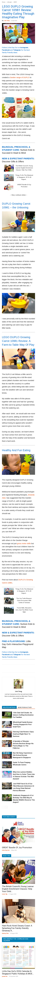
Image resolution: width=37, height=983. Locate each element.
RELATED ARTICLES (9, 707)
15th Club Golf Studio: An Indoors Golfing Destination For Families (23, 715)
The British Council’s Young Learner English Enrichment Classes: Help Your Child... (24, 168)
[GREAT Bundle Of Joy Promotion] (9, 187)
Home (3, 2)
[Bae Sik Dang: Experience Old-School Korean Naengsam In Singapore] (7, 755)
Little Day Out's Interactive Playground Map (17, 644)
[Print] (27, 669)
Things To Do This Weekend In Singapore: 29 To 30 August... (24, 177)
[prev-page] (3, 807)
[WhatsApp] (18, 669)
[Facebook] (4, 669)
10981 (9, 583)
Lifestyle (9, 2)
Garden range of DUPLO (19, 77)
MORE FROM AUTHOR (25, 707)
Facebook (6, 50)
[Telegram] (31, 669)
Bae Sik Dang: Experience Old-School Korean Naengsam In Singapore (22, 755)
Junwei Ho (4, 976)
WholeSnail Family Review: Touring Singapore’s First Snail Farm (23, 724)
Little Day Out (6, 850)
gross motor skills (24, 544)
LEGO (15, 2)
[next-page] (6, 807)
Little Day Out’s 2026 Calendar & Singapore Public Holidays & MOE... (18, 972)
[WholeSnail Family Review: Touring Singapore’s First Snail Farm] (7, 724)
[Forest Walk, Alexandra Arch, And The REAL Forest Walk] (9, 610)
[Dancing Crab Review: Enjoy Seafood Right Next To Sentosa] (7, 734)
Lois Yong (6, 20)
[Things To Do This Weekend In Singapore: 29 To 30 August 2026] (9, 177)
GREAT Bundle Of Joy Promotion (17, 847)
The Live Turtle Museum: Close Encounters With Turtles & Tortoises (24, 600)
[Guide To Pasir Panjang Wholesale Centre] (7, 764)
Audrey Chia (5, 933)
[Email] (22, 669)
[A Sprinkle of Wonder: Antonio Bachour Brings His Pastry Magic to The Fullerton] (7, 743)
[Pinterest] (13, 669)
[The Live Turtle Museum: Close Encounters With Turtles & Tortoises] (9, 600)
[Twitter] (8, 669)
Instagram (24, 48)
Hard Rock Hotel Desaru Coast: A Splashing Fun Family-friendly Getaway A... (17, 928)
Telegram (17, 50)
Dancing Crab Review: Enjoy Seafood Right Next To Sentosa (23, 734)
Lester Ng (4, 894)
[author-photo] (18, 689)
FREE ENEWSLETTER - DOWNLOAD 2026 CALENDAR (15, 939)
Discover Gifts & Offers (13, 161)
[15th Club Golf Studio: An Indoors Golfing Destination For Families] (7, 715)
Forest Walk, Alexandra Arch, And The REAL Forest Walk (24, 610)
